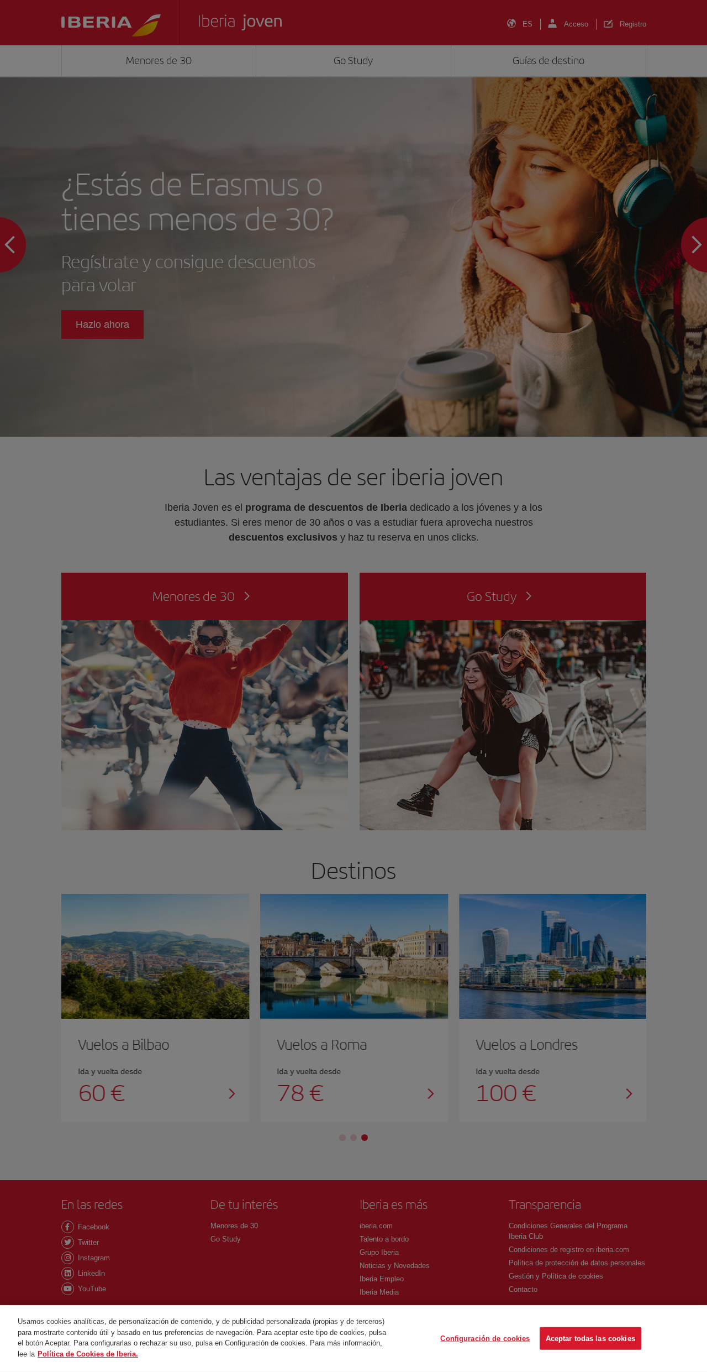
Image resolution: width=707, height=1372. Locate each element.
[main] (353, 1338)
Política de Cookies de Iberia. (88, 1353)
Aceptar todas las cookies (590, 1338)
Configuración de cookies (485, 1338)
